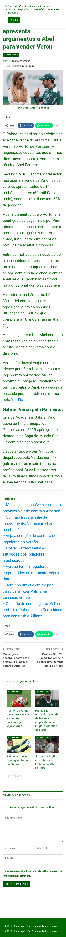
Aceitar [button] (14, 20)
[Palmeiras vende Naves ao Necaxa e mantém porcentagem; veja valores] (19, 698)
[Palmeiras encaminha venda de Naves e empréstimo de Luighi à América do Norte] (47, 698)
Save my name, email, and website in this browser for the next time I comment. (33, 874)
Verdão (17, 399)
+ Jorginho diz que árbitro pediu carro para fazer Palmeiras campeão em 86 (30, 591)
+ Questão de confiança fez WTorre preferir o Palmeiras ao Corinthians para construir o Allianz (33, 609)
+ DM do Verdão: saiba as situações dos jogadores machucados (24, 554)
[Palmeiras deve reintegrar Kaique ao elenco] (19, 744)
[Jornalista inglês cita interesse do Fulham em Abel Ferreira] (47, 744)
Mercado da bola (11, 55)
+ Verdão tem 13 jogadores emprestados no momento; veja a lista (31, 572)
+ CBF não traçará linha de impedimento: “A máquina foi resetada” (27, 523)
